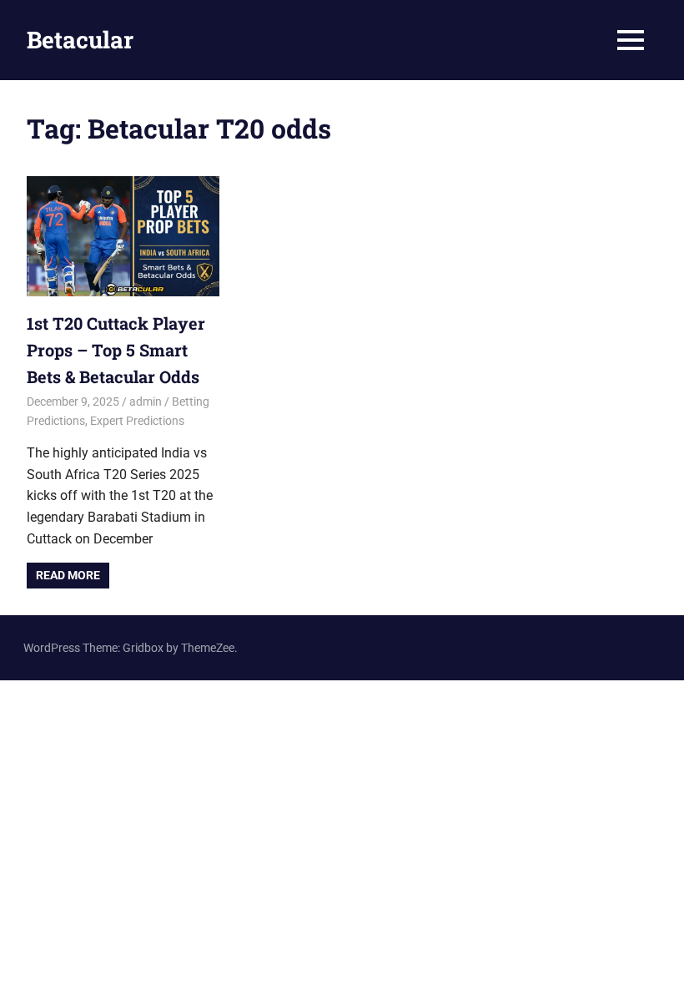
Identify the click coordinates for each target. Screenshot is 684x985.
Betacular (80, 39)
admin (145, 401)
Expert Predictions (137, 420)
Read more (68, 575)
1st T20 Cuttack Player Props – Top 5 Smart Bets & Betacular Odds (116, 349)
